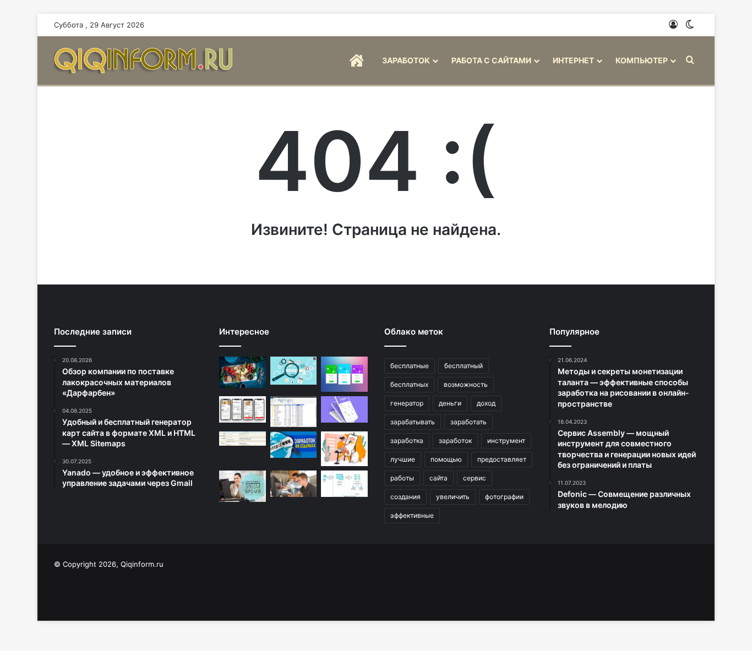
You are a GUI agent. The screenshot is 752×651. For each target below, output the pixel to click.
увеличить (453, 497)
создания (405, 497)
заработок (455, 440)
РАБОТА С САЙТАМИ (491, 60)
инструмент (506, 440)
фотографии (504, 497)
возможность (466, 384)
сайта (438, 478)
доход (486, 403)
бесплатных (409, 384)
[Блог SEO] (145, 60)
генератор (406, 403)
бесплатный (463, 366)
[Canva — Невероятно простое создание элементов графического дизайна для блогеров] (344, 449)
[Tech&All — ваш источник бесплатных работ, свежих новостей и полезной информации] (293, 484)
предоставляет (501, 459)
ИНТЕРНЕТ (573, 60)
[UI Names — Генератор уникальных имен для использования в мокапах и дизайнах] (344, 409)
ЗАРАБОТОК (406, 60)
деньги (450, 403)
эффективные (412, 515)
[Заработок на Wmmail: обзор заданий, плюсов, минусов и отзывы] (242, 438)
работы (402, 478)
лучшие (402, 459)
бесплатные (409, 366)
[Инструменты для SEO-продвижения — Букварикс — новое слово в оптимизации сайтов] (293, 371)
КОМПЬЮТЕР (641, 60)
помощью (446, 459)
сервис (474, 478)
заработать (468, 422)
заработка (406, 440)
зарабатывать (412, 422)
